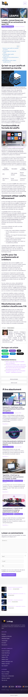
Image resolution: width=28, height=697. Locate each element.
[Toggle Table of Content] (17, 46)
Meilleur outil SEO (6, 663)
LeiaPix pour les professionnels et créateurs (10, 58)
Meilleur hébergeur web (7, 661)
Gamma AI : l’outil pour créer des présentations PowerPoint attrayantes (13, 409)
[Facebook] (4, 336)
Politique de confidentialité (8, 676)
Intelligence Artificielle (7, 26)
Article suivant (14, 382)
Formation (4, 642)
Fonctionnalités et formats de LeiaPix (9, 52)
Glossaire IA (4, 644)
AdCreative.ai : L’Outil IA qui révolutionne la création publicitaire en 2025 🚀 (13, 510)
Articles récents (11, 327)
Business (4, 634)
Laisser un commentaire (6, 28)
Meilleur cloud (5, 659)
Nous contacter (5, 673)
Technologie (4, 640)
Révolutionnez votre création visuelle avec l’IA (9, 61)
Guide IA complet (6, 650)
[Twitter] (6, 336)
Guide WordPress (6, 652)
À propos (4, 327)
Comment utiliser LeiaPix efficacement (8, 55)
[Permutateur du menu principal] (24, 3)
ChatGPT (5, 350)
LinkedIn (13, 353)
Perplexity (12, 350)
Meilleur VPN (5, 657)
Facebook (5, 356)
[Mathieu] (5, 332)
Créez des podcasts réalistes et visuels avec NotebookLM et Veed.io (14, 443)
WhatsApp (5, 353)
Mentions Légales (6, 678)
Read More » (5, 423)
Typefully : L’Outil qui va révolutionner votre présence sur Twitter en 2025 (13, 477)
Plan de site (4, 680)
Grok (19, 350)
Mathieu (10, 330)
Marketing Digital (18, 480)
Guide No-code (5, 655)
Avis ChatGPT (5, 665)
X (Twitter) (20, 353)
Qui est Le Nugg (5, 671)
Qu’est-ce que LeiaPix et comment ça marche (10, 49)
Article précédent (14, 379)
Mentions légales (14, 695)
